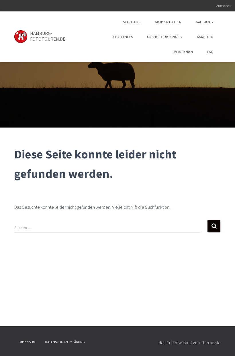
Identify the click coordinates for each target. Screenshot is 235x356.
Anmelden (223, 5)
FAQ (210, 51)
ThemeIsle (211, 342)
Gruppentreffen (168, 22)
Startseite (131, 22)
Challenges (123, 37)
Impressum (27, 342)
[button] (212, 22)
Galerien (203, 22)
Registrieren (183, 51)
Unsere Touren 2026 (163, 37)
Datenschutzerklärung (65, 342)
